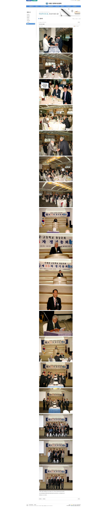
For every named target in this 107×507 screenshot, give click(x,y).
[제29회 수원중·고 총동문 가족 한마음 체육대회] (40, 498)
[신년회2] (44, 498)
